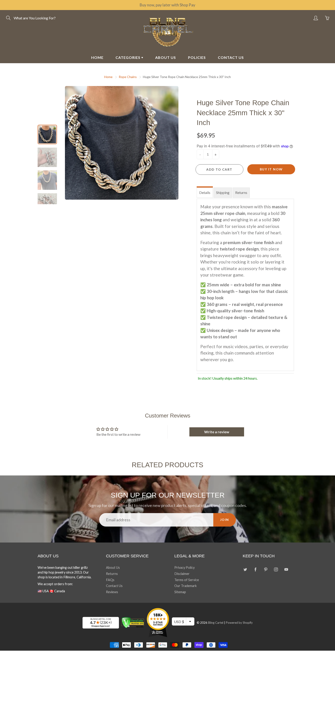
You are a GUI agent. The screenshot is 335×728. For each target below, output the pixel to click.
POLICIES (197, 57)
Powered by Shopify (239, 622)
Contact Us (114, 586)
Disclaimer (182, 574)
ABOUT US (165, 57)
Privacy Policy (184, 567)
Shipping (222, 192)
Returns (241, 192)
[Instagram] (276, 569)
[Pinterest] (266, 569)
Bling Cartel (215, 622)
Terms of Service (186, 580)
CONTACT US (231, 57)
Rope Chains (128, 77)
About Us (113, 567)
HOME (97, 57)
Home (108, 77)
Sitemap (180, 592)
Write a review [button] (216, 432)
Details (204, 192)
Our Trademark (185, 586)
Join (224, 520)
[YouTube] (286, 569)
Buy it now (271, 169)
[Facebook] (255, 569)
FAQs (110, 580)
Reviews (112, 592)
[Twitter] (245, 569)
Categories (128, 57)
